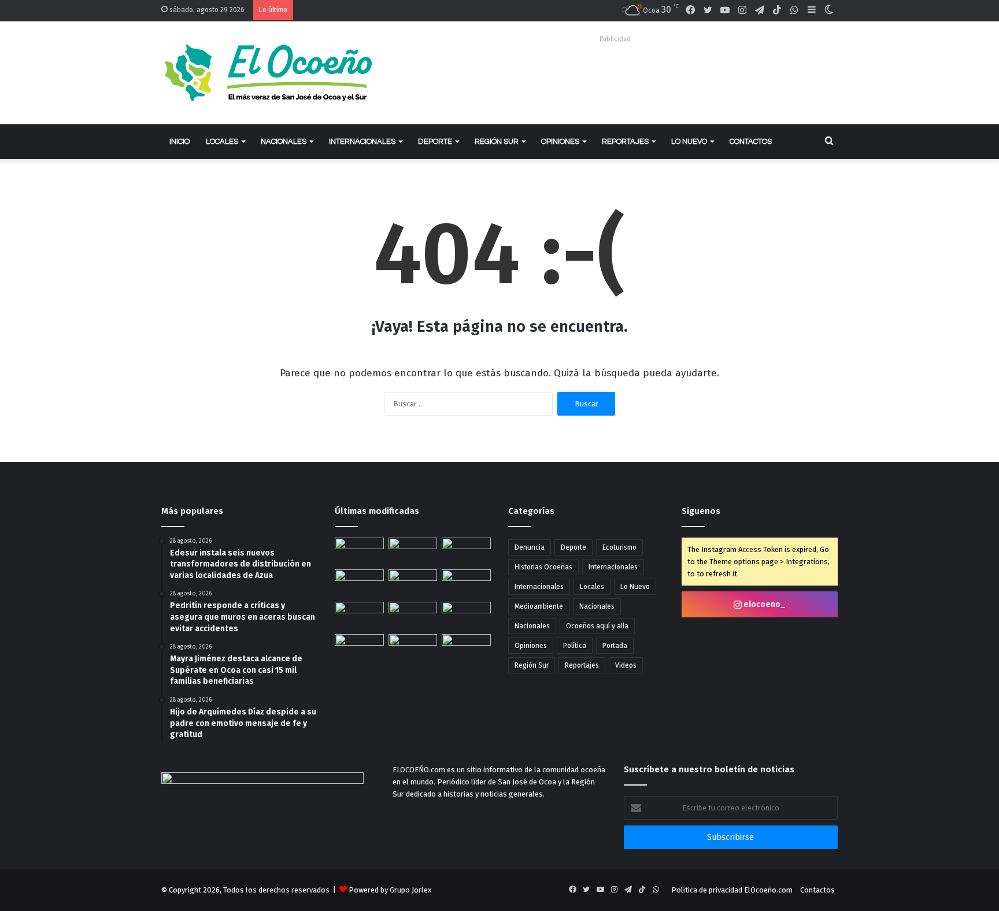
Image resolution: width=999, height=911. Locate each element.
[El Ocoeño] (268, 73)
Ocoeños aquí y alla (597, 626)
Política (574, 646)
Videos (626, 665)
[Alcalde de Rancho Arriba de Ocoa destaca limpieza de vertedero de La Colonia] (466, 645)
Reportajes (625, 142)
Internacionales (362, 142)
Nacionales (283, 142)
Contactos (751, 142)
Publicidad (615, 39)
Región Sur (497, 142)
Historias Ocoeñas (543, 567)
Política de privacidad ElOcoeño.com (732, 890)
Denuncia (530, 547)
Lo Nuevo (689, 142)
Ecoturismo (619, 547)
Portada (614, 646)
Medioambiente (539, 606)
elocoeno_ (764, 604)
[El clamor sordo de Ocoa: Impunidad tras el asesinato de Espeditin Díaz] (413, 551)
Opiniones (560, 142)
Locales (222, 142)
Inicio (179, 142)
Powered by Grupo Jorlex (390, 890)
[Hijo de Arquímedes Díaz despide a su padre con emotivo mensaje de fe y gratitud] (413, 583)
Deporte (435, 142)
